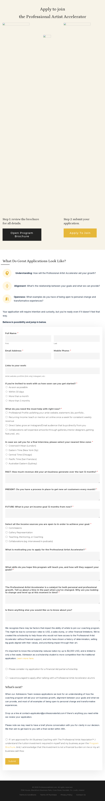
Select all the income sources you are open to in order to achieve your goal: (48, 524)
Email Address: (14, 351)
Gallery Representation (21, 532)
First (7, 343)
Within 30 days (16, 392)
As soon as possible (18, 387)
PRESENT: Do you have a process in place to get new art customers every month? (51, 489)
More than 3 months (19, 401)
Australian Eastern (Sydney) (23, 463)
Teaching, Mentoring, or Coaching (26, 537)
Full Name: (11, 333)
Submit (12, 761)
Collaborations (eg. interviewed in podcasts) (31, 541)
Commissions (15, 528)
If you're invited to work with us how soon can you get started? (41, 383)
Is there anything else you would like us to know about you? (38, 610)
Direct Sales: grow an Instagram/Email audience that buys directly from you (47, 425)
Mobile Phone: (62, 351)
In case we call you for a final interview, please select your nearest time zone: (49, 442)
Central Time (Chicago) (20, 455)
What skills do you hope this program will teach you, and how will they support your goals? (52, 568)
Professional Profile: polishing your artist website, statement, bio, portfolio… (47, 413)
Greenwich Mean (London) (22, 446)
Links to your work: (15, 365)
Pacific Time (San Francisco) (23, 459)
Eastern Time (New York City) (23, 450)
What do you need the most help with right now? (33, 409)
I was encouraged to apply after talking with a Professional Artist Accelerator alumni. (52, 678)
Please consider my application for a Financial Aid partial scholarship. (43, 669)
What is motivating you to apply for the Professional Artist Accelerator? (45, 549)
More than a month (19, 396)
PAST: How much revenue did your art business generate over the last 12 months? (51, 472)
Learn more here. (25, 658)
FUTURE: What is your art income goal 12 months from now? (39, 507)
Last (55, 343)
